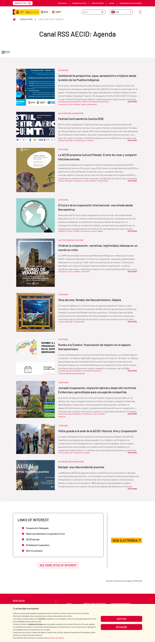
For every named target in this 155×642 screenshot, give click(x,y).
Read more (132, 101)
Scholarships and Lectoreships (131, 3)
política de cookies (57, 638)
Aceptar (121, 619)
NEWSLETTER (20, 3)
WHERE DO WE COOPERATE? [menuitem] (94, 603)
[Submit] (102, 12)
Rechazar (121, 627)
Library (111, 3)
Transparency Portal (79, 3)
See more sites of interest (58, 565)
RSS (7, 52)
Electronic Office (98, 3)
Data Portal (62, 3)
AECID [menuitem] (68, 603)
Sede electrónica (125, 540)
